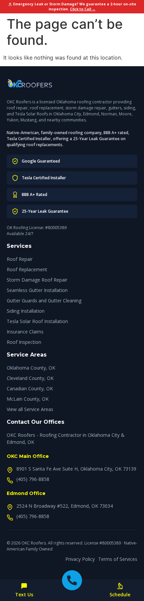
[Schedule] (120, 586)
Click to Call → (82, 9)
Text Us (24, 594)
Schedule (120, 594)
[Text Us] (24, 586)
